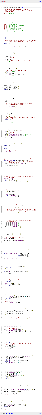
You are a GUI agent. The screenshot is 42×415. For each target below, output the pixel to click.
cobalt (2, 5)
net (21, 5)
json (40, 413)
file (22, 7)
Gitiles (6, 413)
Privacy (9, 413)
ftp (23, 5)
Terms (12, 413)
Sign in (40, 1)
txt (37, 413)
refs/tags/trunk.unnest (13, 5)
